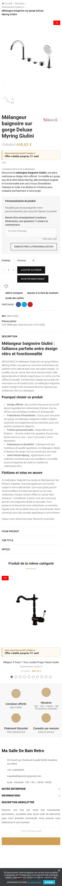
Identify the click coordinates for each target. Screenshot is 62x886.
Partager (18, 304)
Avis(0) (6, 549)
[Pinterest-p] (31, 850)
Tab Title (7, 540)
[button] (11, 677)
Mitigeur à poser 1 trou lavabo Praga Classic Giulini (31, 662)
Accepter (49, 882)
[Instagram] (38, 850)
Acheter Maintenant (33, 279)
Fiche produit (10, 531)
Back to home (53, 9)
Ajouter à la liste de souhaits (42, 293)
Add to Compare (14, 293)
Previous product (49, 9)
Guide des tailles (14, 298)
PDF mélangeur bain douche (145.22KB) (23, 324)
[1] (31, 841)
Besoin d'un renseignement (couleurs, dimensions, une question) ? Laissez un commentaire (26, 221)
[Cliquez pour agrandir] (7, 84)
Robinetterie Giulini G (31, 666)
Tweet (24, 304)
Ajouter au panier (31, 270)
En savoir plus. (35, 882)
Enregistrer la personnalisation (33, 246)
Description (9, 336)
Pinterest (30, 304)
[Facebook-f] (24, 850)
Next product (57, 9)
